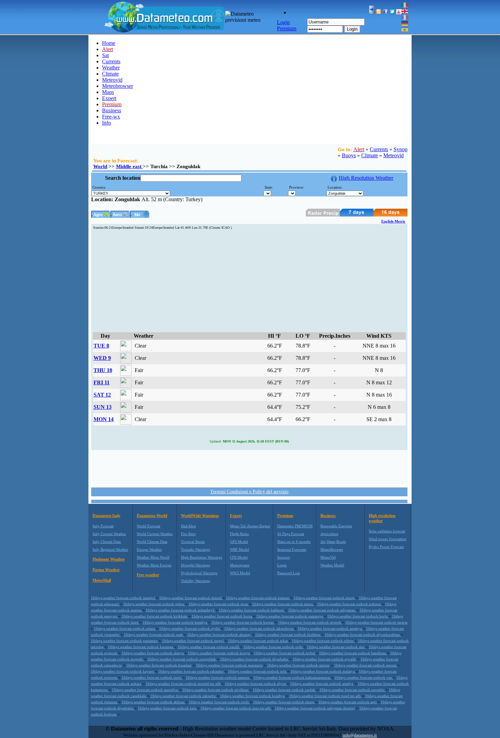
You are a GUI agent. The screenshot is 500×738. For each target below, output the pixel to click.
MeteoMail (102, 580)
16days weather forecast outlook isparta (376, 622)
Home (108, 43)
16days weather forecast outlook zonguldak (182, 659)
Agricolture (329, 534)
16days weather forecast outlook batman (258, 598)
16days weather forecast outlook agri (348, 702)
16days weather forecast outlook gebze (154, 604)
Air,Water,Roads (333, 542)
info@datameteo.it (360, 735)
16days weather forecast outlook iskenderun (259, 628)
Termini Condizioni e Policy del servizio (249, 491)
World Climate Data (152, 542)
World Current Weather (155, 534)
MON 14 (104, 419)
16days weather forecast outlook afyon (256, 683)
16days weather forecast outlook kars (167, 708)
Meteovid (112, 80)
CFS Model (239, 557)
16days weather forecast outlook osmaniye (290, 616)
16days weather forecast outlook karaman (141, 647)
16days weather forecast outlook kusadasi (158, 665)
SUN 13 (103, 407)
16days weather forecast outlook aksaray (219, 634)
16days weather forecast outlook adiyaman (322, 610)
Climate (110, 74)
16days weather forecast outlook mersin (366, 665)
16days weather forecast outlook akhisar (153, 702)
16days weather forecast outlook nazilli (209, 647)
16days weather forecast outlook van (363, 677)
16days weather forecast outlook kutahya (252, 696)
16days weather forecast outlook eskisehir (191, 671)
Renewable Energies (336, 526)
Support (283, 557)
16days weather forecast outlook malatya (323, 671)
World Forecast (148, 526)
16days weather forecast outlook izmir (152, 677)
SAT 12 (102, 395)
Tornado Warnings (195, 549)
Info (106, 123)
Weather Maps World (153, 557)
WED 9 (102, 358)
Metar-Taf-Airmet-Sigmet (250, 526)
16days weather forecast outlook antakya (330, 628)
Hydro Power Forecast (386, 547)
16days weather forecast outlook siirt (336, 647)
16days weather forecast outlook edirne (323, 641)
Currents (111, 61)
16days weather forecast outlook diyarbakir (254, 659)
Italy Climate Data (107, 542)
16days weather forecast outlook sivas (218, 604)
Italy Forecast (103, 526)
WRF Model (239, 549)
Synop (400, 149)
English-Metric (393, 221)
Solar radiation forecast (387, 531)
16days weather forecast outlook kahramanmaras (292, 677)
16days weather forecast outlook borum (243, 622)
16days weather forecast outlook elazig (325, 598)
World (100, 166)
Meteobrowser (117, 86)
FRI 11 (102, 382)
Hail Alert (188, 526)
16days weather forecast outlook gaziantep (125, 641)
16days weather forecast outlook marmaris (229, 665)
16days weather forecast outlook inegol (193, 641)
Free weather (148, 575)
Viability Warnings (195, 581)
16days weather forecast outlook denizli (191, 598)
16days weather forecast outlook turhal (285, 653)
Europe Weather (149, 549)
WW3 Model (240, 573)
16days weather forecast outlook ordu (273, 647)
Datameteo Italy (106, 515)
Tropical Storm (193, 542)
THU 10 (103, 370)
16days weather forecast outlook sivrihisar (216, 690)
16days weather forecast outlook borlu (358, 616)
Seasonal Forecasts (291, 549)
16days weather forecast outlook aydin (190, 628)
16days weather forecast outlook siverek (310, 622)
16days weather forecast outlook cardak (284, 690)
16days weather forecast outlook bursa (222, 616)
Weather (111, 67)
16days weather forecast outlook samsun (218, 677)
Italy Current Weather (109, 534)
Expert (109, 98)
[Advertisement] (249, 281)
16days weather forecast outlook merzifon (145, 690)
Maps (108, 92)
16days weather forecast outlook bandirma (353, 653)
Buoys (349, 155)
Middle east (129, 166)
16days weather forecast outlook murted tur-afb (184, 683)
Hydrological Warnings (199, 573)
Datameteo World (152, 515)
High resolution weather (382, 518)
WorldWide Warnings (200, 515)
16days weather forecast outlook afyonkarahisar (362, 634)
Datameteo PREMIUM (295, 526)
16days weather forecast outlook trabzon (349, 604)
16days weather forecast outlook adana (125, 628)
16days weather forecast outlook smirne (298, 665)
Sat (105, 55)
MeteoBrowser (331, 549)
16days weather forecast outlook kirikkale (154, 616)
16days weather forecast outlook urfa (257, 671)
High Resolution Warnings (201, 557)
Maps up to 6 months (294, 542)
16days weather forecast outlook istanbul (123, 598)
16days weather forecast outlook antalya (321, 683)
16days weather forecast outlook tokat (258, 641)
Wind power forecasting (387, 539)
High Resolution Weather (366, 178)
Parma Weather (106, 569)
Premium (285, 515)
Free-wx (111, 116)
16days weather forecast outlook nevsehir (352, 690)
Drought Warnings (195, 565)
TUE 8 (101, 346)
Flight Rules (239, 534)
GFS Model (239, 542)
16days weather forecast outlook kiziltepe (288, 634)
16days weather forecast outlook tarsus (283, 604)
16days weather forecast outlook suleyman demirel (315, 708)
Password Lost (288, 573)
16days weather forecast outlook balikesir (252, 610)
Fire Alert (188, 534)
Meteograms (239, 565)
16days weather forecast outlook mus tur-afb (236, 708)
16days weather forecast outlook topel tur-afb (325, 696)
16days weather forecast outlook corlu (219, 702)
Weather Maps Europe (154, 565)
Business (111, 110)
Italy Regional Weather (110, 549)
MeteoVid (328, 557)
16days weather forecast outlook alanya (153, 653)
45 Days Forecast (290, 534)
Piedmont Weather (109, 559)
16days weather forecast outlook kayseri (123, 671)
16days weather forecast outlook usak (154, 634)
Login (352, 29)
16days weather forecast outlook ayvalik (324, 659)
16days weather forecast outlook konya (219, 653)
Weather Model (332, 565)
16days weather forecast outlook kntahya (175, 622)
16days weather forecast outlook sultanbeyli (181, 610)
